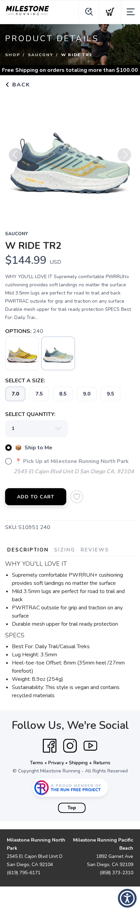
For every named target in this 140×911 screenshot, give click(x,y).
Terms (36, 763)
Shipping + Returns (89, 763)
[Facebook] (49, 746)
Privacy (56, 763)
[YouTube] (90, 746)
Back (20, 85)
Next (124, 155)
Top (72, 808)
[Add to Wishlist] (76, 496)
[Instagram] (70, 746)
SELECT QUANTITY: (30, 414)
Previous (15, 155)
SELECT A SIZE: (25, 380)
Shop (12, 55)
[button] (127, 898)
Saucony (40, 55)
